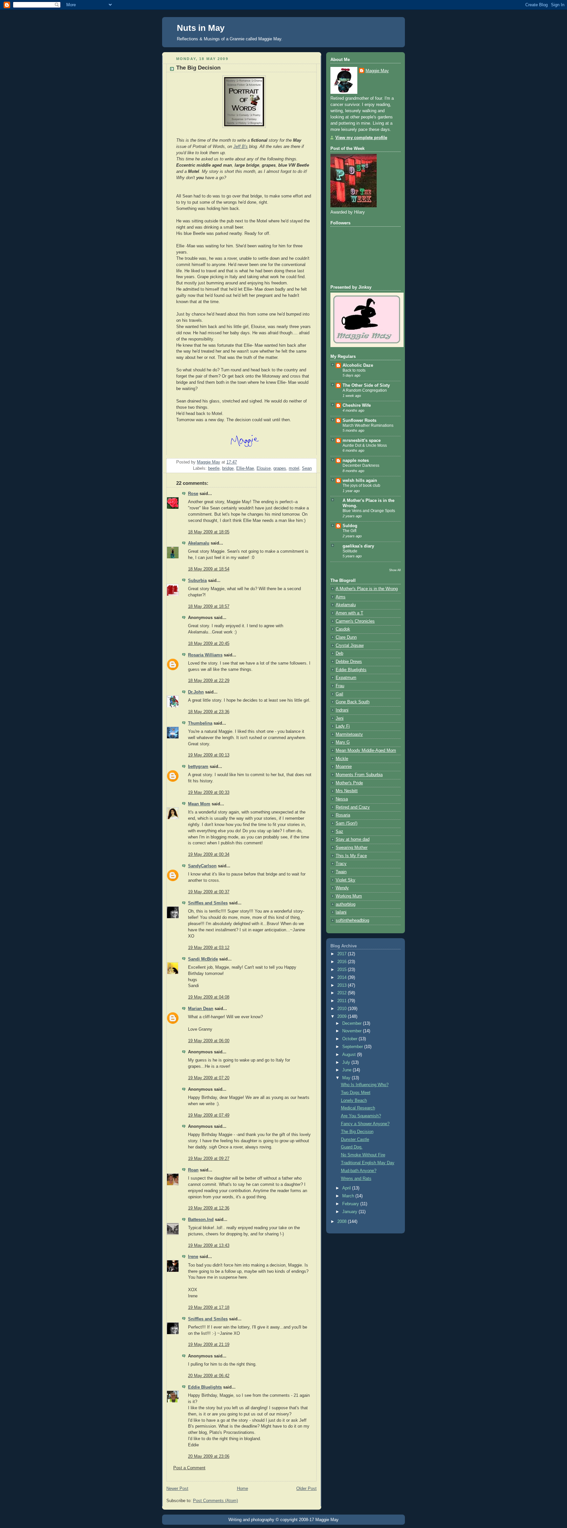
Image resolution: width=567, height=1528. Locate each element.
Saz (339, 831)
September (353, 1046)
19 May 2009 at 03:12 (208, 947)
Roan (193, 1170)
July (346, 1062)
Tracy (341, 863)
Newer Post (177, 1488)
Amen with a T (349, 613)
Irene (193, 1256)
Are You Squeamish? (361, 1116)
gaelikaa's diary (358, 546)
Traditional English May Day (367, 1163)
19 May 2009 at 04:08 (208, 997)
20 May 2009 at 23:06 (208, 1456)
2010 (342, 1008)
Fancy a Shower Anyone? (365, 1124)
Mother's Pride (349, 783)
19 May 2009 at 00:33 (208, 792)
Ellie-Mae (245, 468)
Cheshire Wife (357, 405)
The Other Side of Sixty (366, 385)
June (347, 1070)
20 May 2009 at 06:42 (208, 1375)
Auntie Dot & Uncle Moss (365, 445)
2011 (342, 1001)
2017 (342, 954)
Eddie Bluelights (205, 1387)
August (349, 1054)
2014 (342, 977)
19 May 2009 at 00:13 (208, 755)
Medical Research (358, 1108)
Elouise (264, 468)
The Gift (349, 530)
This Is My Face (351, 856)
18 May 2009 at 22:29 (208, 680)
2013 (342, 985)
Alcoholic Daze (358, 365)
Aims (341, 597)
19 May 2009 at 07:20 (208, 1078)
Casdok (343, 629)
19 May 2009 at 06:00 (208, 1041)
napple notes (356, 460)
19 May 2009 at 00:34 (208, 854)
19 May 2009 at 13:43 (208, 1245)
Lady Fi (343, 726)
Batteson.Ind (201, 1219)
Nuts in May (200, 28)
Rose (193, 493)
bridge (228, 468)
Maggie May (377, 71)
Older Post (306, 1488)
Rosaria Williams (205, 655)
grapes (279, 468)
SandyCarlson (202, 866)
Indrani (342, 710)
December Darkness (361, 465)
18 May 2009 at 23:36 (208, 712)
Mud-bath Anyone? (358, 1170)
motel (294, 468)
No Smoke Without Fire (363, 1155)
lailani (341, 912)
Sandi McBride (203, 959)
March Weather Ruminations (368, 425)
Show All (395, 570)
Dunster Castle (355, 1139)
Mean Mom (199, 804)
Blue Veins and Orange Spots (369, 510)
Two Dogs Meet (355, 1092)
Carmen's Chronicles (355, 621)
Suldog (350, 526)
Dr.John (196, 692)
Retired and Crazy (353, 807)
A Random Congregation (365, 390)
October (350, 1039)
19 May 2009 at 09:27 (208, 1158)
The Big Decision (357, 1131)
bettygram (198, 766)
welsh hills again (360, 480)
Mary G (343, 742)
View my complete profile (361, 137)
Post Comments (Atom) (215, 1500)
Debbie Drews (349, 661)
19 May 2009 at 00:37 (208, 892)
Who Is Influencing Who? (364, 1085)
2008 (342, 1221)
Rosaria (343, 815)
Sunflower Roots (359, 420)
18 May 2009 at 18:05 (208, 532)
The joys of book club (361, 485)
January (350, 1211)
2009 (342, 1016)
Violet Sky (345, 880)
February (351, 1204)
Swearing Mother (352, 847)
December (352, 1023)
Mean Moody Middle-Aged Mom (366, 750)
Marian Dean (200, 1008)
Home (242, 1488)
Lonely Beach (354, 1100)
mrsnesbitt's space (362, 440)
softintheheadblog (352, 920)
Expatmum (346, 677)
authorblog (345, 904)
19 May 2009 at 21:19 (208, 1344)
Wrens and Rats (356, 1178)
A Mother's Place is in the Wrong (367, 589)
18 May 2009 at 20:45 (208, 643)
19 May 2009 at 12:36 (208, 1208)
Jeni (340, 718)
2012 (342, 993)
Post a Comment (189, 1468)
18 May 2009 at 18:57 (208, 606)
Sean (307, 468)
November (352, 1031)
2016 (342, 962)
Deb (339, 653)
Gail (339, 694)
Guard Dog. (352, 1147)
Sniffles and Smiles (208, 903)
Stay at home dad (352, 839)
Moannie (344, 766)
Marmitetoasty (349, 734)
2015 (342, 969)
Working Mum (349, 896)
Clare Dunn (346, 637)
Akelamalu (198, 543)
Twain (341, 872)
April (347, 1188)
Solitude (350, 551)
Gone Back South (352, 702)
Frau (340, 686)
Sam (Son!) (346, 823)
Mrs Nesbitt (347, 791)
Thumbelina (200, 723)
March (348, 1196)
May (347, 1078)
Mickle (342, 758)
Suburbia (197, 580)
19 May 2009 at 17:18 (208, 1307)
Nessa (342, 799)
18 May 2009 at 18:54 (208, 569)
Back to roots (354, 370)
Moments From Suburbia (359, 775)
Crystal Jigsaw (350, 645)
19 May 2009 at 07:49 (208, 1115)
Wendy (342, 888)
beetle (214, 468)
